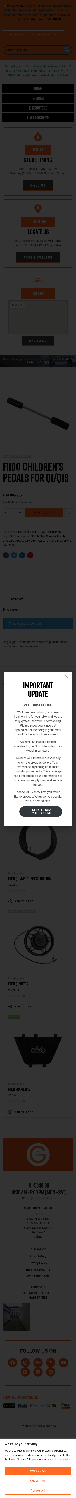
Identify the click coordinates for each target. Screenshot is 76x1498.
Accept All (38, 1471)
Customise (38, 1481)
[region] (38, 1468)
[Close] (67, 677)
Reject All (38, 1491)
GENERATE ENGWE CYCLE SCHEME (41, 811)
